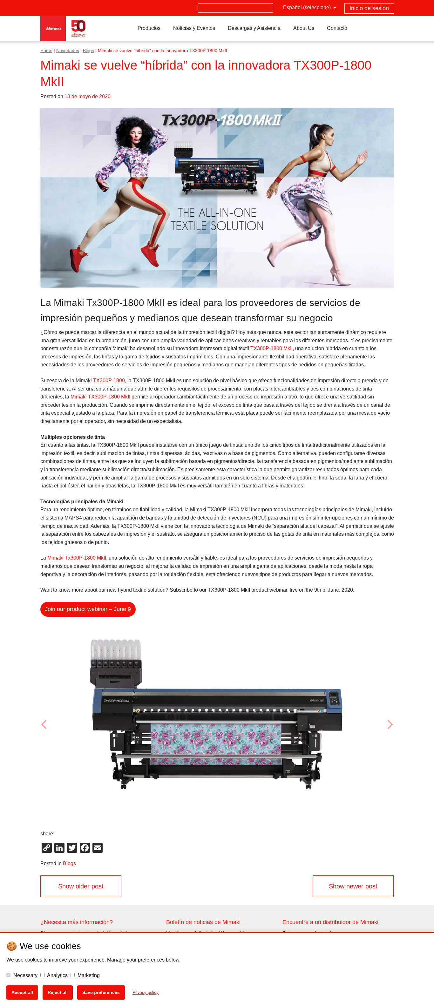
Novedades (67, 50)
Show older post (81, 886)
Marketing (88, 975)
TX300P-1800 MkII (271, 348)
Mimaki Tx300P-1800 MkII (76, 558)
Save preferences (101, 992)
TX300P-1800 (109, 380)
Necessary (24, 975)
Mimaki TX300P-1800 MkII (100, 396)
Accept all (22, 992)
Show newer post (353, 886)
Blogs (88, 50)
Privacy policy (145, 992)
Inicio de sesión (369, 8)
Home (46, 50)
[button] (66, 724)
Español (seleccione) (307, 7)
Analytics (57, 975)
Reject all (58, 992)
